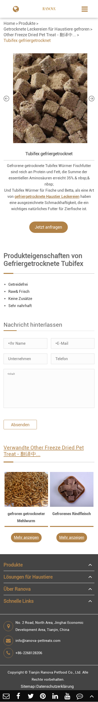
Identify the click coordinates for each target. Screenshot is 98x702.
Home (9, 23)
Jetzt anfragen (48, 227)
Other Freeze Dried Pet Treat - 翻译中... (40, 34)
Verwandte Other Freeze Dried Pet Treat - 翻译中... (44, 451)
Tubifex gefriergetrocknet (27, 40)
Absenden (20, 424)
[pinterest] (43, 696)
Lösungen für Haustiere (28, 577)
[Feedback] (80, 696)
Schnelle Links (19, 601)
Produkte (27, 23)
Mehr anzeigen (26, 537)
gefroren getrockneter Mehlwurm (26, 517)
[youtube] (67, 696)
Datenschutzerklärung (55, 686)
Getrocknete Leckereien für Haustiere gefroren (46, 29)
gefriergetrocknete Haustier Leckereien (47, 196)
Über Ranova (17, 589)
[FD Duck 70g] (26, 489)
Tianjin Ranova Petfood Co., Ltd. (55, 672)
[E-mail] (6, 696)
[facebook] (18, 696)
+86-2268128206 (28, 653)
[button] (6, 98)
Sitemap (28, 686)
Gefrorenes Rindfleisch (71, 514)
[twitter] (30, 696)
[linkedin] (55, 696)
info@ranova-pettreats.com (37, 641)
